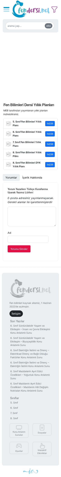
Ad (9, 232)
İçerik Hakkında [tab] (32, 177)
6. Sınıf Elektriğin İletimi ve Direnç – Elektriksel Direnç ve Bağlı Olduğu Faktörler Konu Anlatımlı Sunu (29, 354)
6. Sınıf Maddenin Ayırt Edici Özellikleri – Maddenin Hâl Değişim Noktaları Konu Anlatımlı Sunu (29, 387)
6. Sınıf (14, 407)
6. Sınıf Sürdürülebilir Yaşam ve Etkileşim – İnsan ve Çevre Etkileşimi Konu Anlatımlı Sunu (30, 329)
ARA (48, 25)
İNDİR (50, 123)
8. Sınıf (14, 418)
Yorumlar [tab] (11, 177)
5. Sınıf (14, 402)
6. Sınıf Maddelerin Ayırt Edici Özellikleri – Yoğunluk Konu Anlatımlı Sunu (30, 375)
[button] (7, 7)
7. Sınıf (13, 413)
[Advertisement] (30, 65)
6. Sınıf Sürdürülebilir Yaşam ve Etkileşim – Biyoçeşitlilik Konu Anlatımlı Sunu (27, 341)
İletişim (16, 313)
